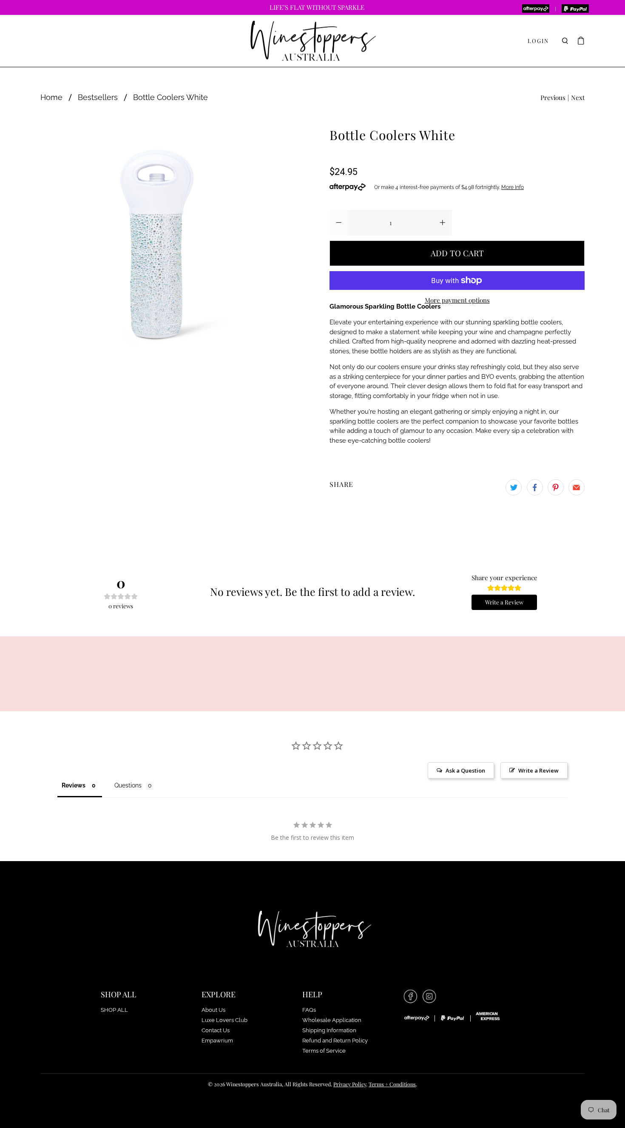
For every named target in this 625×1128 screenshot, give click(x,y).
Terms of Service (324, 1051)
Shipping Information (329, 1030)
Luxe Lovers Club (224, 1020)
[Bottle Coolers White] (154, 242)
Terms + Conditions (392, 1084)
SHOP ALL (114, 1010)
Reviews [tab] (73, 785)
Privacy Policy (349, 1084)
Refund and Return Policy (335, 1040)
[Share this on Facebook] (535, 487)
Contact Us (216, 1030)
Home (51, 97)
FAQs (309, 1010)
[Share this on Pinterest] (556, 487)
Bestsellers (98, 97)
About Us (213, 1010)
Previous (552, 97)
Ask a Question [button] (465, 770)
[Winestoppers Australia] (312, 41)
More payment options (457, 300)
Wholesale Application (331, 1020)
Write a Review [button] (538, 770)
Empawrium (217, 1040)
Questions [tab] (128, 785)
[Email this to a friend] (576, 487)
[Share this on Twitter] (514, 487)
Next (578, 97)
